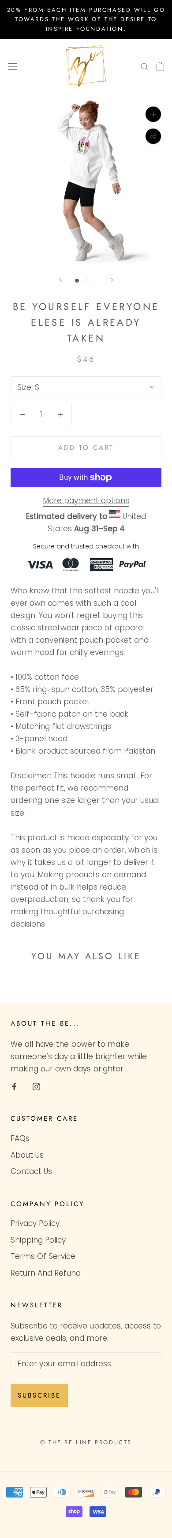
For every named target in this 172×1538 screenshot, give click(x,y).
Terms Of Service (43, 1256)
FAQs (20, 1138)
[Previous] (60, 280)
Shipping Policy (38, 1240)
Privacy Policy (35, 1223)
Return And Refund (46, 1273)
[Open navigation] (12, 66)
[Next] (112, 280)
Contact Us (31, 1171)
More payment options (86, 500)
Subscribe (39, 1395)
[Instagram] (36, 1086)
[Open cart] (160, 66)
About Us (27, 1155)
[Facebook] (14, 1086)
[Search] (145, 66)
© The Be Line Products (86, 1442)
